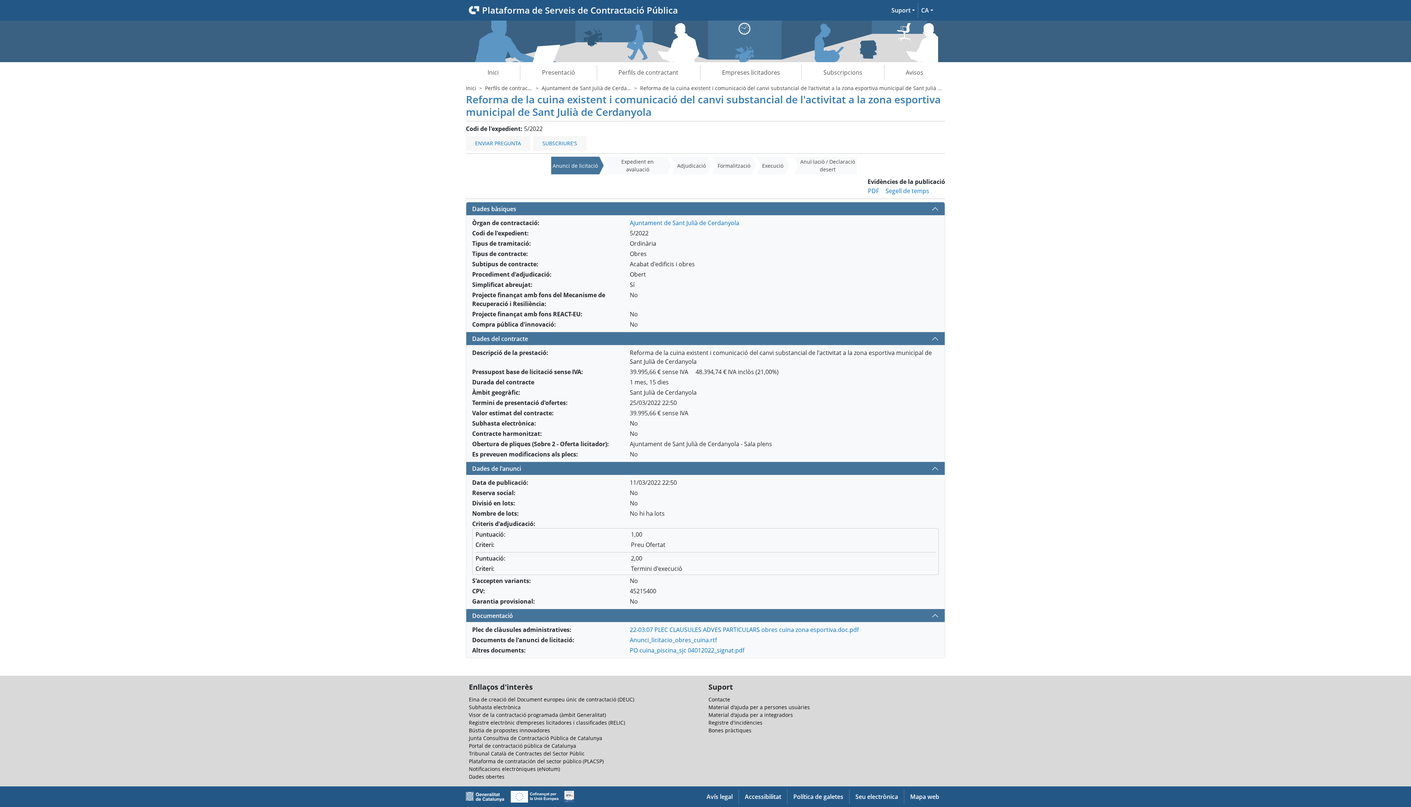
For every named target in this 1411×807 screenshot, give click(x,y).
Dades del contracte (500, 339)
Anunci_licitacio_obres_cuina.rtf (673, 640)
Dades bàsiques (494, 209)
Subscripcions (842, 72)
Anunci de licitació (575, 165)
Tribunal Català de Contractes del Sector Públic (527, 753)
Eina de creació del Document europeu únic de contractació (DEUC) (551, 699)
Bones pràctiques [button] (729, 730)
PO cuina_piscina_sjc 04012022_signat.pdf (687, 650)
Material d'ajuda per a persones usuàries (759, 707)
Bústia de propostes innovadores (509, 730)
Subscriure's (559, 143)
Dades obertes (487, 776)
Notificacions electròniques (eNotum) (514, 768)
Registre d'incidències (735, 722)
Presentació (558, 72)
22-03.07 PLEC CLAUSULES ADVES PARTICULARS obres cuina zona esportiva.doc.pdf (744, 630)
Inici (493, 72)
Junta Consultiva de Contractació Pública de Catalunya (535, 738)
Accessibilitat (763, 797)
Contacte (719, 699)
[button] (903, 10)
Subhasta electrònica (495, 707)
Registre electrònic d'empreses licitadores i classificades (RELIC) (547, 722)
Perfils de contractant (648, 72)
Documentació (492, 616)
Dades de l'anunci (496, 469)
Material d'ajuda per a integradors (750, 714)
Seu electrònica (876, 797)
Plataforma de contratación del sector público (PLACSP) (536, 761)
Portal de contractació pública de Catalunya (522, 745)
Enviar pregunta (498, 143)
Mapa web (924, 797)
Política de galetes (818, 797)
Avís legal (720, 797)
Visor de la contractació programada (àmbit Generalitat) (537, 714)
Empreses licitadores (751, 72)
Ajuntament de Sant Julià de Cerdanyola (591, 88)
